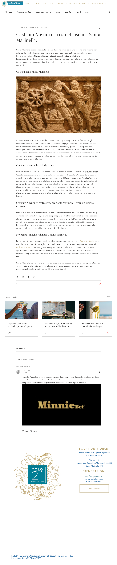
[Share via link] (34, 277)
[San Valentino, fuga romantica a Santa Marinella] (58, 310)
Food (78, 12)
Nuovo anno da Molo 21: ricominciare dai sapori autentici (93, 325)
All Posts (9, 12)
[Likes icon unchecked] (23, 431)
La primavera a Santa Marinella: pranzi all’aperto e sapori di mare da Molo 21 (21, 325)
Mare (58, 12)
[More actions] (99, 27)
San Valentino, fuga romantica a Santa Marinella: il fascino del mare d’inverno (58, 325)
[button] (109, 12)
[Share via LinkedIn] (28, 277)
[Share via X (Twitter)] (23, 277)
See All (109, 296)
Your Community (43, 12)
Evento (68, 12)
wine (87, 12)
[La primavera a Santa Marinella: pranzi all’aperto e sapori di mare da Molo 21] (21, 310)
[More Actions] (99, 371)
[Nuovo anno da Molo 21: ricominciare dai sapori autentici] (95, 310)
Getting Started (24, 12)
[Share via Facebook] (17, 277)
